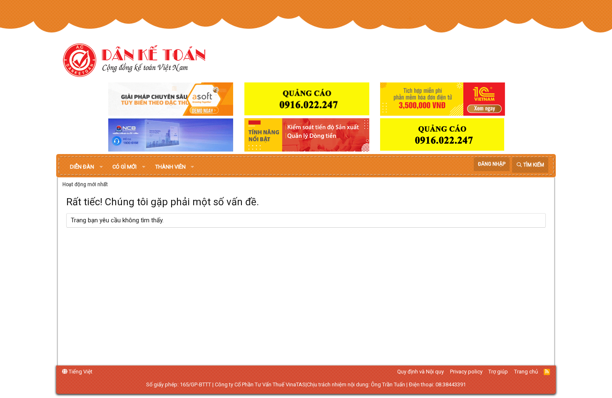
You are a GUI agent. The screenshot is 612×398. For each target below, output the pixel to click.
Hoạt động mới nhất (85, 184)
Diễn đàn (82, 167)
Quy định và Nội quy (420, 371)
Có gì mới (124, 167)
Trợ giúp (498, 371)
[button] (101, 167)
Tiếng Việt (79, 371)
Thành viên (170, 167)
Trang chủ (526, 371)
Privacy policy (466, 371)
